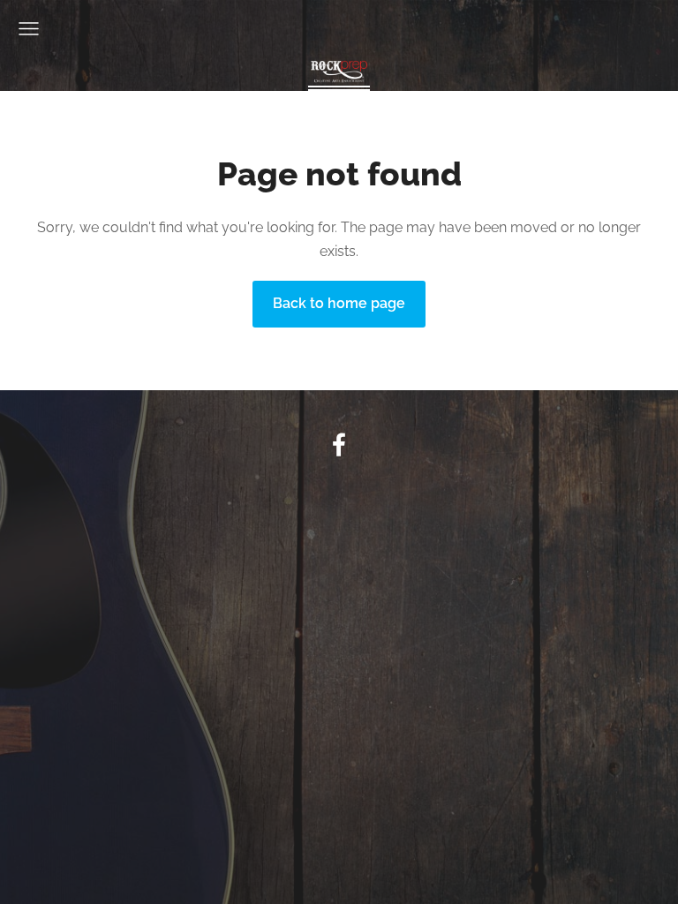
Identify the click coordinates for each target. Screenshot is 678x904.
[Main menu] (28, 28)
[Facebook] (339, 444)
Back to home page (339, 303)
